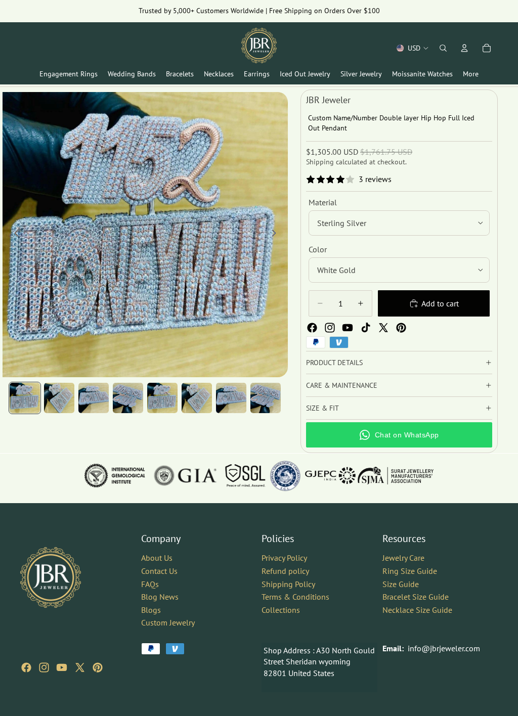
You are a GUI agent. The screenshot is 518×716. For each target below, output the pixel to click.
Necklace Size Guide (417, 609)
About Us (156, 558)
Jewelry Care (403, 558)
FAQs (150, 583)
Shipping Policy (288, 583)
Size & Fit (322, 408)
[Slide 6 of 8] (197, 398)
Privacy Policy (284, 558)
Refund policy (285, 570)
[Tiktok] (366, 328)
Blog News (160, 597)
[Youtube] (347, 328)
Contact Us (159, 570)
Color (318, 249)
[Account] (464, 48)
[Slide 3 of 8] (93, 398)
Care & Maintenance (341, 385)
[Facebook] (312, 328)
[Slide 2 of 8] (59, 398)
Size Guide (400, 583)
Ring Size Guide (409, 570)
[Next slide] (277, 234)
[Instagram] (330, 328)
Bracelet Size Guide (415, 597)
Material (323, 202)
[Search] (443, 48)
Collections (281, 609)
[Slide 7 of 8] (231, 398)
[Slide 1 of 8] (25, 398)
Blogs (151, 609)
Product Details (334, 362)
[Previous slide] (14, 234)
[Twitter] (383, 328)
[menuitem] (471, 74)
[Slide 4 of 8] (128, 398)
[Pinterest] (401, 328)
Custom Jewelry (168, 622)
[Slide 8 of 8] (265, 398)
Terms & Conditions (295, 597)
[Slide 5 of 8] (162, 398)
